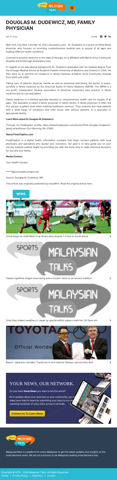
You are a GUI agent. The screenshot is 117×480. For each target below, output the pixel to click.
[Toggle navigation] (72, 8)
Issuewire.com (57, 44)
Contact (51, 475)
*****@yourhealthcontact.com (22, 171)
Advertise (37, 475)
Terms (4, 475)
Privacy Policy (20, 475)
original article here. (81, 183)
